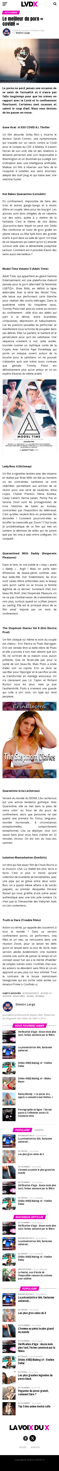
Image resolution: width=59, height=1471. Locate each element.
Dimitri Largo (23, 32)
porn (31, 996)
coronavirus (31, 993)
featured (19, 996)
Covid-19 (46, 993)
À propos (35, 1447)
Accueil (23, 1447)
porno (40, 996)
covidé (7, 996)
